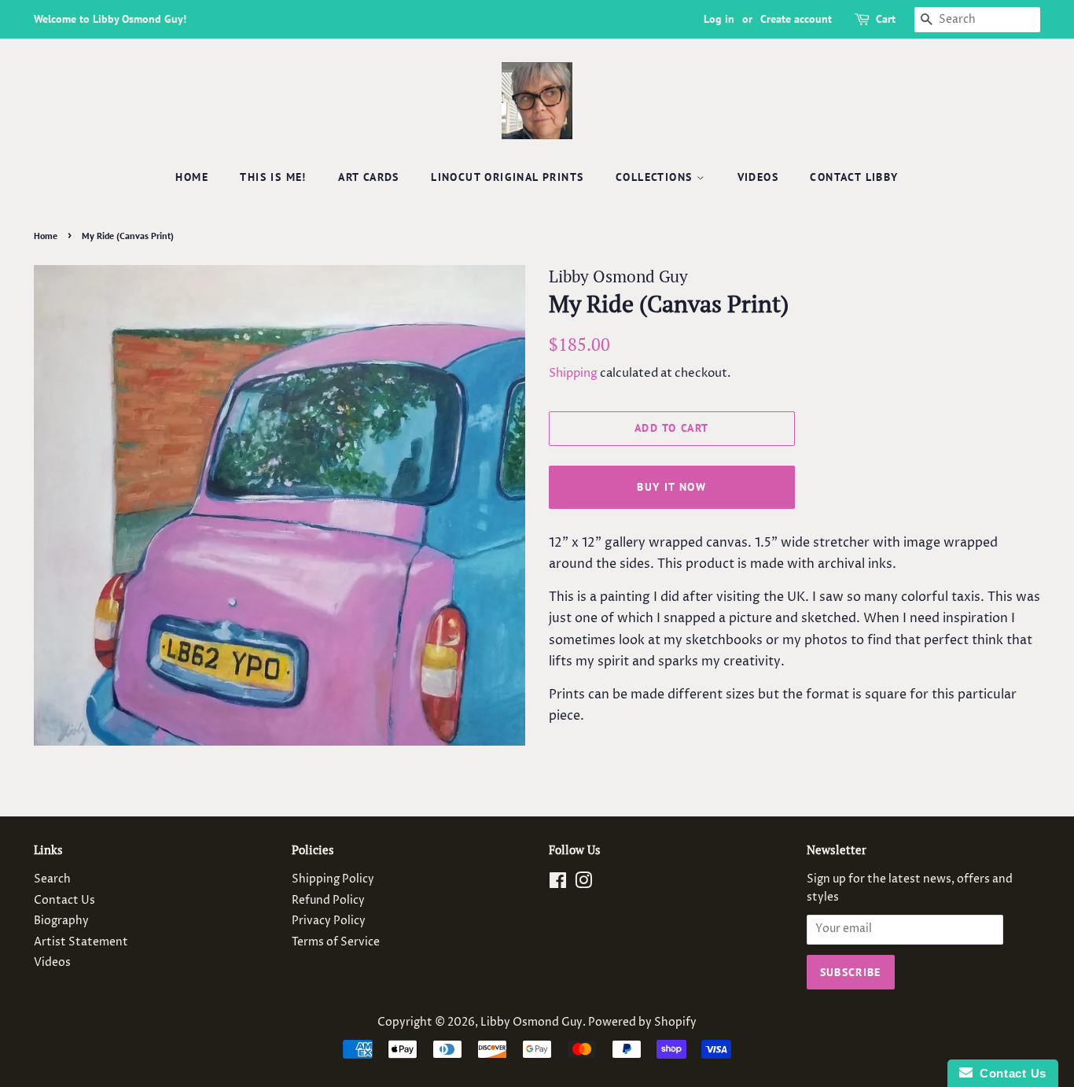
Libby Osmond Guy (531, 1022)
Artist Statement (81, 942)
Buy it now (671, 487)
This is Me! (273, 177)
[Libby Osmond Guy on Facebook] (558, 884)
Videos (757, 177)
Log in (719, 19)
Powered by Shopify (642, 1022)
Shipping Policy (333, 879)
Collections (656, 177)
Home (191, 177)
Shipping (573, 373)
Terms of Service (336, 942)
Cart (886, 19)
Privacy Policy (329, 921)
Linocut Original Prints (507, 177)
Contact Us (64, 901)
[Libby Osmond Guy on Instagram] (583, 884)
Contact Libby (854, 177)
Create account (796, 19)
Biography (61, 921)
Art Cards (368, 177)
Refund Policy (328, 901)
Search (52, 879)
